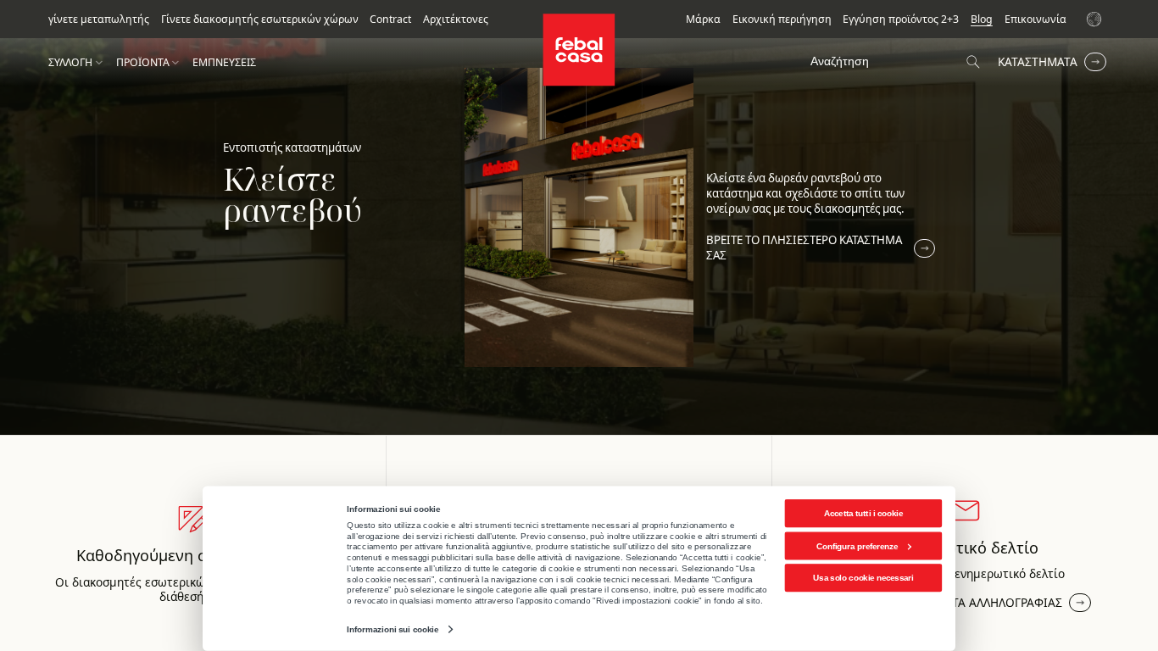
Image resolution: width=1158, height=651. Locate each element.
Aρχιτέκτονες (455, 19)
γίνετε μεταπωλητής (98, 19)
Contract (390, 19)
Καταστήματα (1037, 61)
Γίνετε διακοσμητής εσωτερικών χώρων (260, 19)
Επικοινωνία (1035, 19)
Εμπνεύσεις (224, 63)
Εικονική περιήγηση (782, 19)
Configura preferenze (857, 545)
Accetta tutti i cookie (863, 513)
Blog (982, 19)
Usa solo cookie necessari (863, 577)
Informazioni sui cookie (392, 629)
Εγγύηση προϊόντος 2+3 (901, 19)
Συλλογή (70, 63)
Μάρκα (703, 19)
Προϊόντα (143, 63)
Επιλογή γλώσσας (1096, 18)
